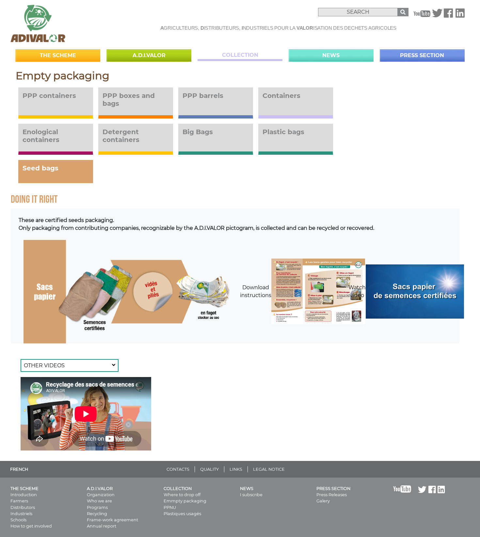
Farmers (19, 500)
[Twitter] (437, 15)
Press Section (422, 55)
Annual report (101, 526)
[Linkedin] (460, 15)
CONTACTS (178, 469)
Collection (240, 55)
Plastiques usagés (182, 513)
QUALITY (209, 469)
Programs (97, 507)
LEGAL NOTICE (269, 469)
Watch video (357, 291)
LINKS (236, 469)
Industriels (21, 513)
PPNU (170, 507)
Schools (18, 519)
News (331, 55)
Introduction (23, 494)
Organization (101, 494)
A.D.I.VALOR (149, 55)
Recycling (97, 513)
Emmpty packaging (185, 500)
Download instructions (255, 291)
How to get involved (31, 526)
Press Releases (331, 494)
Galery (323, 500)
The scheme (58, 55)
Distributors (22, 507)
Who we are (99, 500)
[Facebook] (448, 15)
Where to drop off (182, 494)
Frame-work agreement (112, 519)
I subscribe (251, 494)
